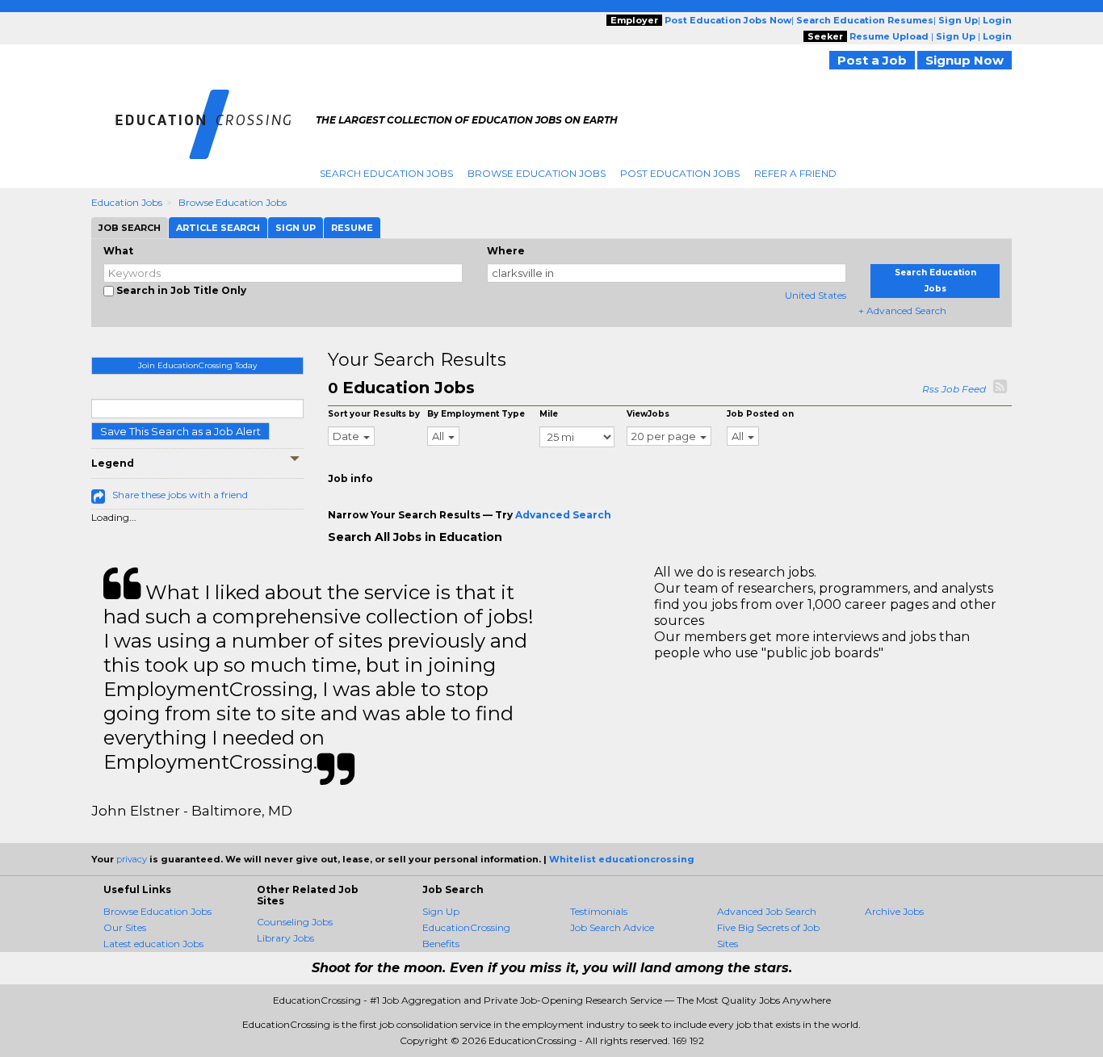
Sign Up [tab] (295, 227)
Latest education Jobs (153, 943)
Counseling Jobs (295, 922)
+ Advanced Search (902, 310)
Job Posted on (760, 414)
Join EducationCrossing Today (197, 365)
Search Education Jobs (386, 173)
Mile (548, 414)
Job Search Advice (612, 927)
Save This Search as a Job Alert (180, 431)
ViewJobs (648, 414)
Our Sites (124, 927)
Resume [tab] (352, 227)
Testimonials (598, 911)
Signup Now (964, 60)
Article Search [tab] (218, 227)
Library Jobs (285, 938)
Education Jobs (126, 202)
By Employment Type (476, 414)
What (118, 251)
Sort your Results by (374, 414)
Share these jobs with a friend (180, 495)
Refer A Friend (795, 173)
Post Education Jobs (680, 173)
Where (506, 251)
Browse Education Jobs (537, 173)
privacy (131, 859)
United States (815, 295)
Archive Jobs (894, 911)
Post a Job (872, 60)
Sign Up (440, 911)
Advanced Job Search (766, 911)
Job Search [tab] (130, 227)
